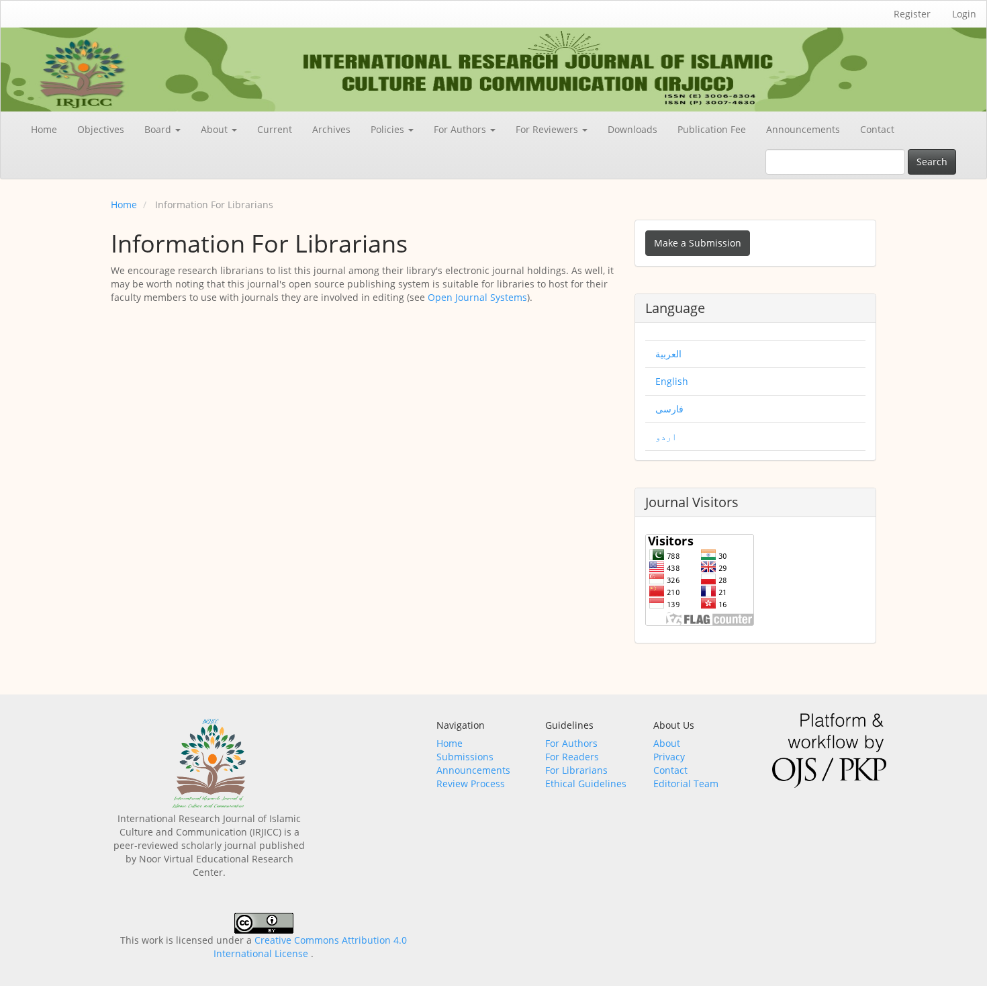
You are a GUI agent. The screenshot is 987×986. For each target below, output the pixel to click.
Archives (331, 129)
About (666, 743)
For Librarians (576, 770)
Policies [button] (389, 129)
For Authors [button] (461, 129)
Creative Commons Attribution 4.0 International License (310, 947)
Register (912, 13)
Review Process (470, 783)
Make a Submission (697, 242)
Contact (877, 129)
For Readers (572, 756)
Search (931, 161)
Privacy (669, 756)
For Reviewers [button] (548, 129)
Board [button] (159, 129)
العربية (668, 353)
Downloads (632, 129)
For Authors (571, 743)
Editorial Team (685, 783)
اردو (666, 436)
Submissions (464, 756)
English (671, 381)
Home (44, 129)
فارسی (669, 408)
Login (964, 13)
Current (274, 129)
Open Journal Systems (477, 297)
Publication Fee (711, 129)
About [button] (215, 129)
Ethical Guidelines (585, 783)
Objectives (100, 129)
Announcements (803, 129)
